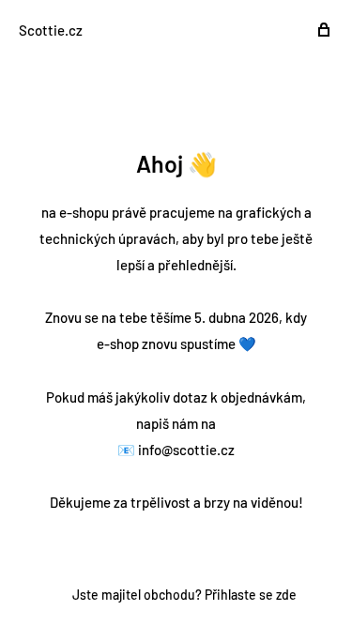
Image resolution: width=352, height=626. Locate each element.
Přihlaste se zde (251, 595)
